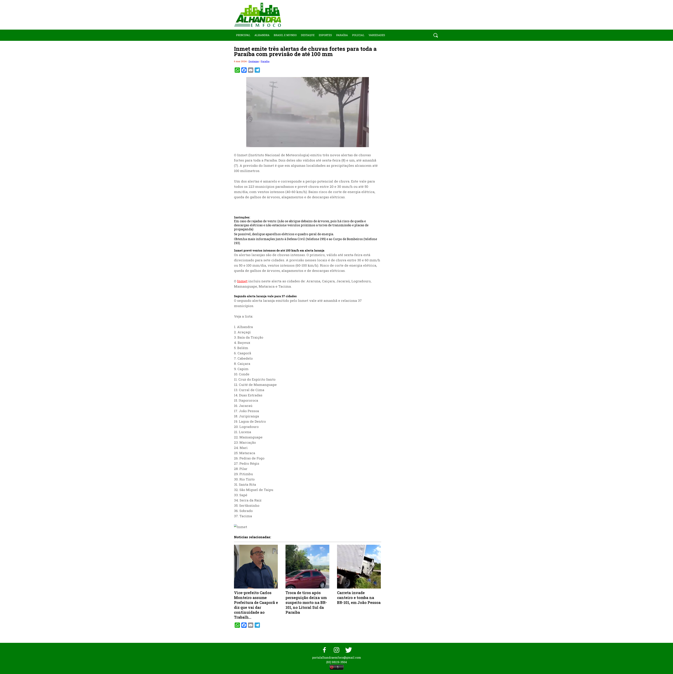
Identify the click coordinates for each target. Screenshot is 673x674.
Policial (358, 35)
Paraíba (342, 35)
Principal (243, 35)
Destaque (308, 35)
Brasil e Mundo (285, 35)
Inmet (242, 281)
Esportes (325, 35)
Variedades (377, 35)
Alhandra (262, 35)
